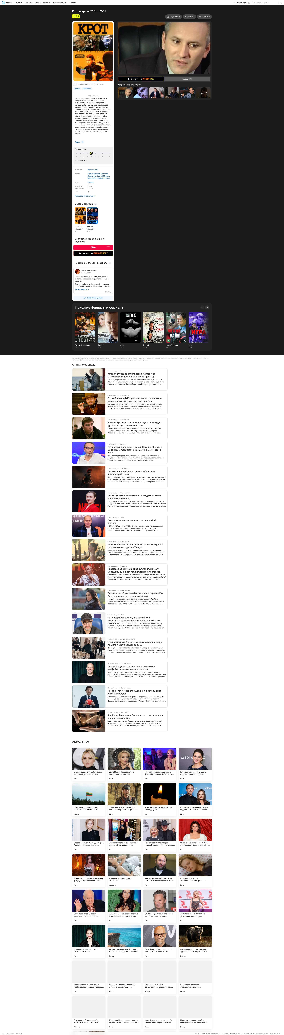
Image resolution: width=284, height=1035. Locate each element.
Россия (90, 182)
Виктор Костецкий (95, 178)
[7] (99, 157)
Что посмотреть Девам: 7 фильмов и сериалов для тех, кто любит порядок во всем (135, 643)
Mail (3, 1033)
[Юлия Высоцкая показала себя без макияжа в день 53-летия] (159, 1012)
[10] (110, 157)
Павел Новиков (94, 174)
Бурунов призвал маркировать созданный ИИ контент (132, 521)
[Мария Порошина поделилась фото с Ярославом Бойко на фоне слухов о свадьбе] (159, 764)
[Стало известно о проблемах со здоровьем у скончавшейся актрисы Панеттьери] (88, 764)
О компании (10, 1033)
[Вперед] (207, 307)
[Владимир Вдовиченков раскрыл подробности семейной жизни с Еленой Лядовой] (195, 799)
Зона (122, 345)
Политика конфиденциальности (232, 1033)
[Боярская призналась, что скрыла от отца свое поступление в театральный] (88, 941)
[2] (80, 157)
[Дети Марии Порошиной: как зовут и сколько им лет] (124, 764)
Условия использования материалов (256, 1033)
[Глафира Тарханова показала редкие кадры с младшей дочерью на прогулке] (195, 764)
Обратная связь (275, 1033)
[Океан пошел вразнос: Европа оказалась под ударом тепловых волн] (124, 941)
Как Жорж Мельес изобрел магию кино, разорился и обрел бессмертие (135, 716)
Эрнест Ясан (93, 170)
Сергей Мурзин (103, 176)
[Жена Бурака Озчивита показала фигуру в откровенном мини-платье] (88, 870)
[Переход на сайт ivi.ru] (93, 247)
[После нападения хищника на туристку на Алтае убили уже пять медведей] (195, 941)
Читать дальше (81, 289)
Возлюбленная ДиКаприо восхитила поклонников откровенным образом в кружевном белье (135, 399)
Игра (191, 345)
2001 (75, 84)
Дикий (146, 345)
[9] (106, 157)
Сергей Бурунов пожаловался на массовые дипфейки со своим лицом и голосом (131, 668)
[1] (77, 157)
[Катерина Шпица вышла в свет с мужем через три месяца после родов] (124, 1012)
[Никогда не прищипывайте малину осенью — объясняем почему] (195, 1012)
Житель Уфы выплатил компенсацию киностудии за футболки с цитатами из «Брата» (136, 424)
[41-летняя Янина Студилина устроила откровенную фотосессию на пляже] (195, 906)
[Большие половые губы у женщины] (124, 870)
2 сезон (90, 226)
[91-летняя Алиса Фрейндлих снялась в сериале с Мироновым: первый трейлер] (124, 799)
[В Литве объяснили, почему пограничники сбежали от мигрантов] (88, 799)
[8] (103, 157)
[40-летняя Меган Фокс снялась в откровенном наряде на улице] (124, 906)
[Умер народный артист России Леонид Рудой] (159, 799)
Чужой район (172, 345)
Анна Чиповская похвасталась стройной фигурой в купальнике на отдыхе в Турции (135, 546)
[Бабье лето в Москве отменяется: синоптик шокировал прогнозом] (195, 977)
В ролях (77, 174)
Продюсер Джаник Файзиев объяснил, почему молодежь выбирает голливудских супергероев (134, 570)
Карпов (101, 345)
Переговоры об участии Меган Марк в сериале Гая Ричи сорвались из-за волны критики (135, 594)
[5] (92, 157)
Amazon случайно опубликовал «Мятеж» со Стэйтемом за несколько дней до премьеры (132, 375)
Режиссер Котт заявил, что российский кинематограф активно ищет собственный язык (134, 619)
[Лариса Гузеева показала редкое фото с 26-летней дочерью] (124, 835)
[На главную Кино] (8, 2)
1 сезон (78, 226)
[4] (88, 157)
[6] (95, 157)
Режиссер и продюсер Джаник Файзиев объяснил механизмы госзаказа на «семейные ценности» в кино (135, 450)
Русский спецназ (82, 345)
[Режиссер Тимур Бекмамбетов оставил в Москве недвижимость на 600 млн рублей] (159, 870)
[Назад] (202, 307)
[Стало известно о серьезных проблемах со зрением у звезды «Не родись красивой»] (88, 977)
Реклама (19, 1033)
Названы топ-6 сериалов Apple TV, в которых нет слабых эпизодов (134, 692)
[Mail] (3, 2)
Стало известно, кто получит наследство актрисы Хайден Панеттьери (135, 497)
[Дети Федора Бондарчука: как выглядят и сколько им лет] (159, 941)
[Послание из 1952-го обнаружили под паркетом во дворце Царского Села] (159, 977)
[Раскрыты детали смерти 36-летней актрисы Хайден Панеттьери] (124, 977)
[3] (84, 157)
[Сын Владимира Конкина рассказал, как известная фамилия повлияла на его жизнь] (88, 906)
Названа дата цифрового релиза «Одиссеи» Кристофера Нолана (131, 473)
